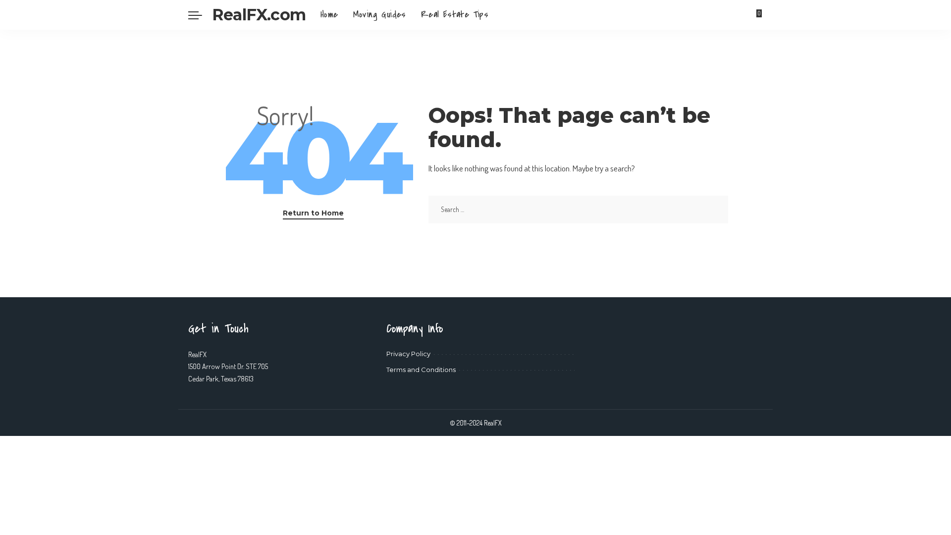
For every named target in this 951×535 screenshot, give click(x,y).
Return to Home (313, 213)
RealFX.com (259, 14)
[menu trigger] (200, 15)
